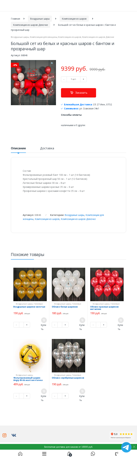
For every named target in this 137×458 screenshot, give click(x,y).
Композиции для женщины (43, 37)
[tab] (18, 150)
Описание (18, 148)
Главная (15, 18)
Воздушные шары (40, 18)
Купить (43, 327)
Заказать (81, 92)
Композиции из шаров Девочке (30, 24)
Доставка (47, 148)
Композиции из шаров (74, 18)
